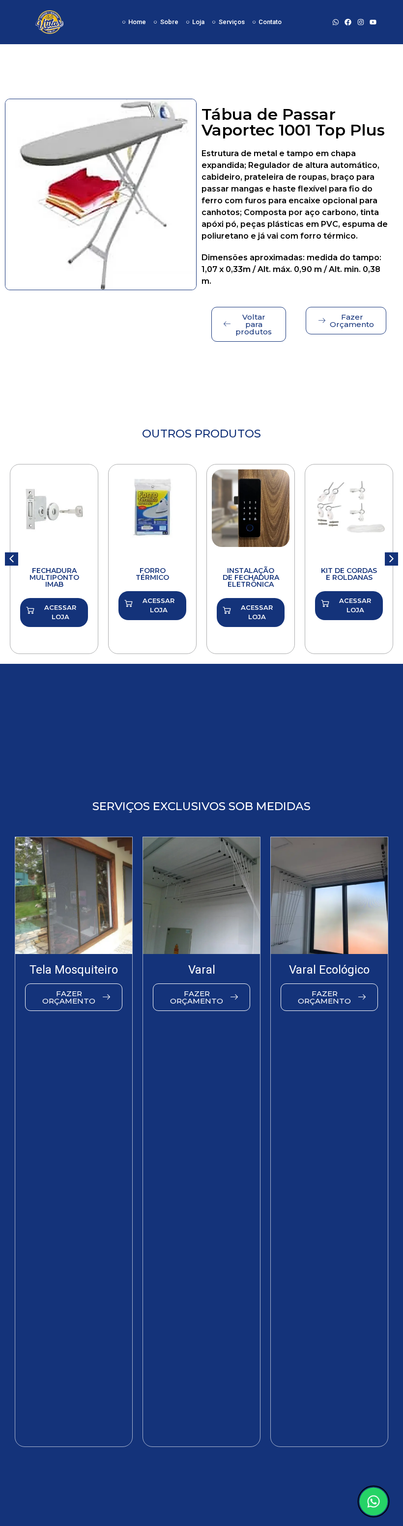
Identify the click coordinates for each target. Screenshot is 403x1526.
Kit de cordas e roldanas (349, 574)
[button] (391, 559)
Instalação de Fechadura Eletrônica (251, 577)
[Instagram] (360, 22)
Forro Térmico (152, 574)
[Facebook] (348, 22)
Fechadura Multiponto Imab (54, 577)
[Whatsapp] (336, 22)
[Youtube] (373, 22)
